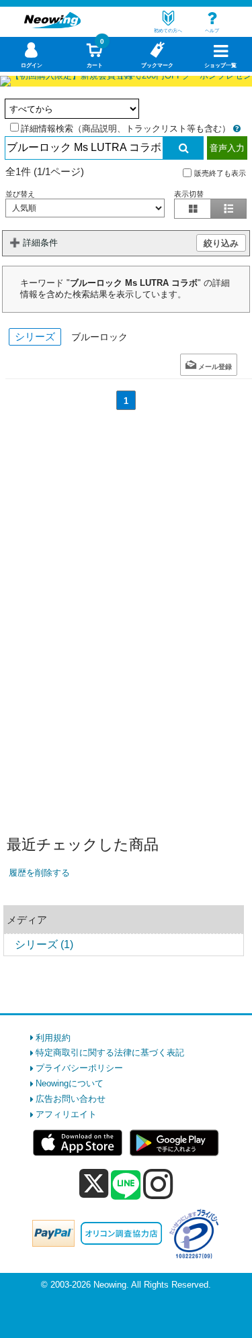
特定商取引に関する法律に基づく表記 (110, 1052)
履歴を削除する (39, 873)
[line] (125, 1185)
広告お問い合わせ (71, 1099)
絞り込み (221, 243)
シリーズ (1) (44, 944)
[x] (93, 1184)
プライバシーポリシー (79, 1068)
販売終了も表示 (220, 172)
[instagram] (158, 1183)
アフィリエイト (66, 1114)
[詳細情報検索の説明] (237, 128)
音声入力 (227, 148)
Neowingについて (69, 1083)
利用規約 (53, 1038)
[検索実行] (183, 148)
